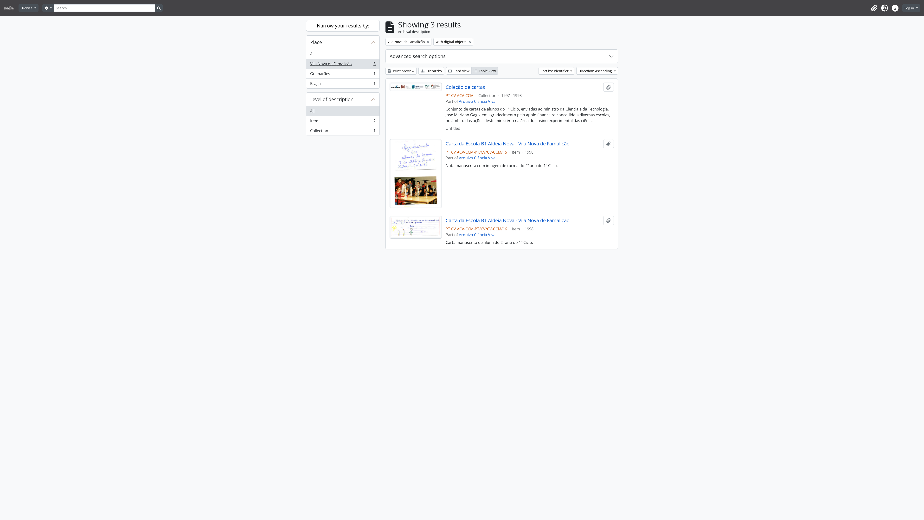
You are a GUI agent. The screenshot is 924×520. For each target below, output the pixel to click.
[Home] (11, 8)
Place (316, 42)
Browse (27, 8)
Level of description (331, 99)
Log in (910, 8)
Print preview (403, 71)
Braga (343, 84)
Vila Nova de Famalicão (343, 65)
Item (343, 122)
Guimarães (343, 75)
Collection (343, 132)
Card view (461, 71)
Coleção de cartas (465, 87)
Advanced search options (418, 56)
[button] (874, 8)
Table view (487, 71)
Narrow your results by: (343, 25)
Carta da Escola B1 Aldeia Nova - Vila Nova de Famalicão (508, 144)
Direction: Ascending (595, 71)
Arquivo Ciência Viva (477, 101)
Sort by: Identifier (555, 71)
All (312, 54)
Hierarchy (433, 71)
